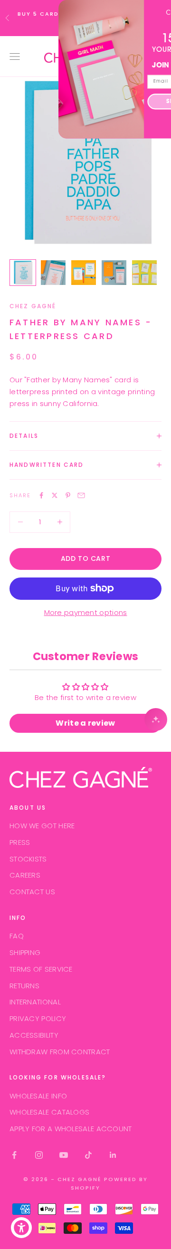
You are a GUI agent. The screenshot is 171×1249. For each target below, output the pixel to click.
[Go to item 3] (83, 272)
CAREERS (25, 875)
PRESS (20, 842)
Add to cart (85, 558)
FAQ (17, 936)
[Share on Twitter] (54, 495)
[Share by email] (81, 495)
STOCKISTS (28, 859)
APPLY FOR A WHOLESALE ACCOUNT (71, 1129)
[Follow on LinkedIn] (113, 1155)
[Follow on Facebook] (14, 1155)
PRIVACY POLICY (38, 1018)
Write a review (85, 723)
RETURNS (24, 986)
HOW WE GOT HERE (42, 826)
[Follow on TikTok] (88, 1155)
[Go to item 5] (144, 272)
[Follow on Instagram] (39, 1155)
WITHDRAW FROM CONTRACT (60, 1052)
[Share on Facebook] (41, 495)
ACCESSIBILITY (34, 1035)
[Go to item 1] (23, 272)
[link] (134, 12)
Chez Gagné (33, 306)
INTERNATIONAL (35, 1002)
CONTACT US (32, 892)
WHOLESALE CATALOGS (49, 1112)
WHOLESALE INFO (38, 1096)
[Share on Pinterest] (68, 495)
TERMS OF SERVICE (41, 969)
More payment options (85, 612)
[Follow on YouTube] (63, 1155)
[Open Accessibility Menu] (21, 1228)
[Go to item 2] (53, 272)
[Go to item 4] (114, 272)
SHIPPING (25, 952)
